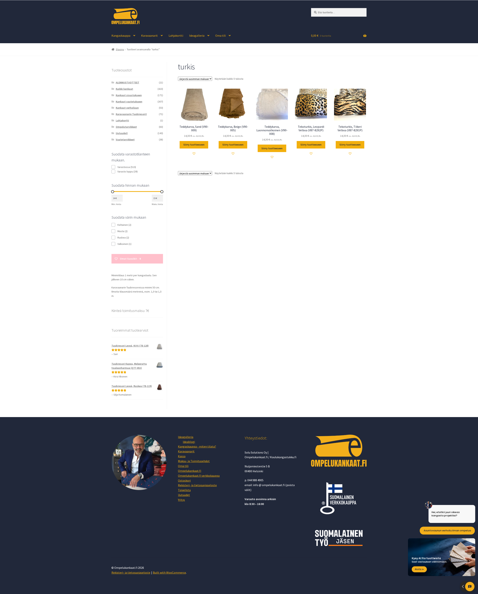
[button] (194, 153)
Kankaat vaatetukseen (129, 101)
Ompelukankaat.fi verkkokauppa (199, 475)
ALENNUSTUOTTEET (127, 82)
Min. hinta (116, 204)
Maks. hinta (157, 204)
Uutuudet (184, 495)
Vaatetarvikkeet (125, 139)
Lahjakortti (176, 35)
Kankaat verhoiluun (127, 107)
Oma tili (220, 35)
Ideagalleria (196, 35)
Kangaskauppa (120, 35)
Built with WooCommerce (169, 572)
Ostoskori (184, 480)
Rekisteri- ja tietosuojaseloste (197, 485)
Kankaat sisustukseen (129, 95)
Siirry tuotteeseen (193, 144)
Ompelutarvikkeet (126, 126)
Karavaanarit (149, 35)
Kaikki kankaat (124, 89)
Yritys (181, 500)
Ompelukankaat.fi (189, 471)
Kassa (181, 456)
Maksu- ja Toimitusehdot (194, 461)
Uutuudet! (122, 133)
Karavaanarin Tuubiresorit (131, 114)
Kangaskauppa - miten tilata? (197, 446)
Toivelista (184, 490)
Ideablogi (189, 442)
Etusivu (120, 49)
